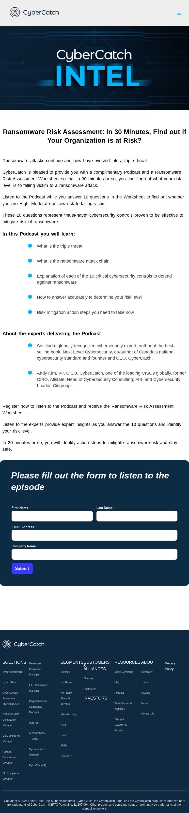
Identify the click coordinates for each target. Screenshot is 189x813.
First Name (20, 508)
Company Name (24, 546)
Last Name (104, 508)
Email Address (23, 527)
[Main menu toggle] (179, 13)
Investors (95, 698)
